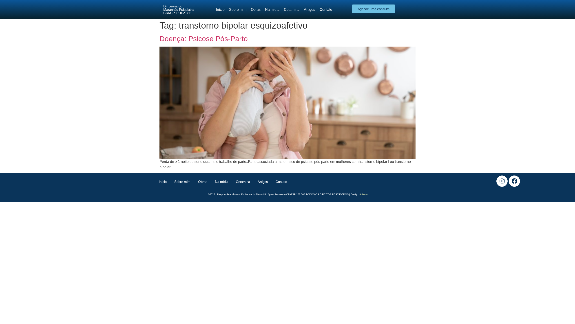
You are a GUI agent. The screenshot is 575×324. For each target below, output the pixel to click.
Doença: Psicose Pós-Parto (203, 39)
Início (163, 182)
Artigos (263, 182)
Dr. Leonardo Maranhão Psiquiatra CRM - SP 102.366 (178, 9)
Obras (202, 182)
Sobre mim (182, 182)
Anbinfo (363, 194)
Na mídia (221, 182)
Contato (281, 182)
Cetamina (243, 182)
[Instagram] (502, 181)
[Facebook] (514, 181)
